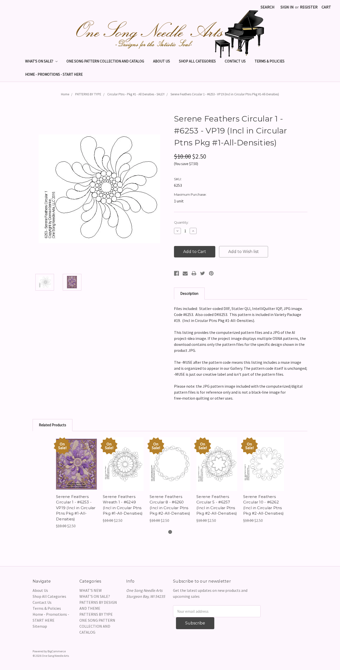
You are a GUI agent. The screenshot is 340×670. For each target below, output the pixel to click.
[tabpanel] (76, 483)
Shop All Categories (197, 61)
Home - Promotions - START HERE (54, 74)
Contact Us (235, 61)
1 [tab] (170, 532)
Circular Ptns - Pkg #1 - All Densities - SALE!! (136, 94)
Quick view (76, 459)
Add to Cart (76, 469)
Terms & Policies (269, 61)
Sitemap (40, 626)
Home (65, 94)
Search (268, 6)
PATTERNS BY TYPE (88, 94)
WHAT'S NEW (90, 590)
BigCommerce (57, 651)
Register (309, 6)
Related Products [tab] (52, 425)
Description (189, 293)
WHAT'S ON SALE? (39, 61)
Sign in (287, 6)
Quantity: (181, 222)
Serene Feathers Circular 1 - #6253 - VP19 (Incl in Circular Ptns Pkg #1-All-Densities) (224, 94)
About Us (161, 61)
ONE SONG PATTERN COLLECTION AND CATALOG (105, 61)
